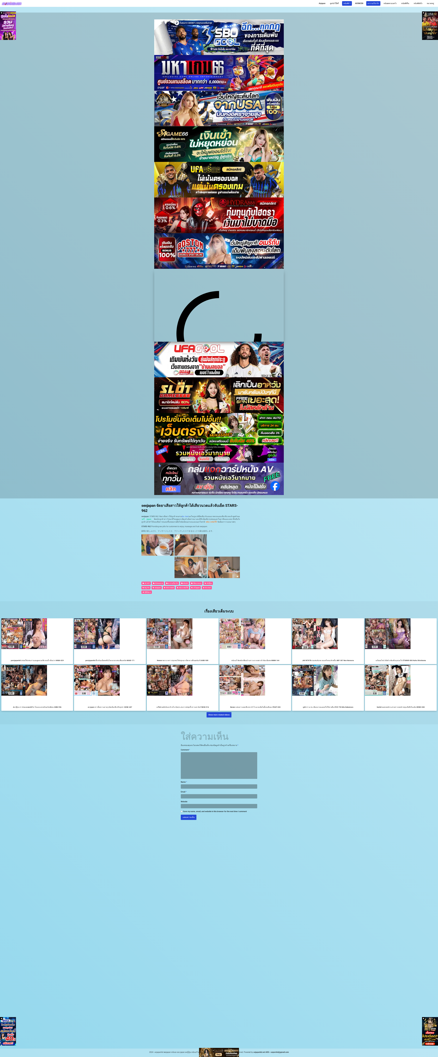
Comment (185, 750)
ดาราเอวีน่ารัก (373, 3)
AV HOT (147, 583)
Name (184, 782)
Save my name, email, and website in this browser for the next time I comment (215, 811)
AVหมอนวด (159, 583)
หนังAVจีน (405, 3)
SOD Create (170, 588)
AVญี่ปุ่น (209, 583)
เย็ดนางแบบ (197, 583)
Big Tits (147, 588)
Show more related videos (219, 715)
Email (183, 792)
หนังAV (346, 3)
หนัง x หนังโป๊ (183, 588)
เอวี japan (196, 588)
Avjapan (322, 3)
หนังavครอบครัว (390, 3)
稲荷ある (147, 592)
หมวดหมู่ (430, 3)
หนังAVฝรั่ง (418, 3)
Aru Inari (185, 516)
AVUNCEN (359, 3)
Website (184, 802)
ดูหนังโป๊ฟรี (334, 3)
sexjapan (157, 588)
